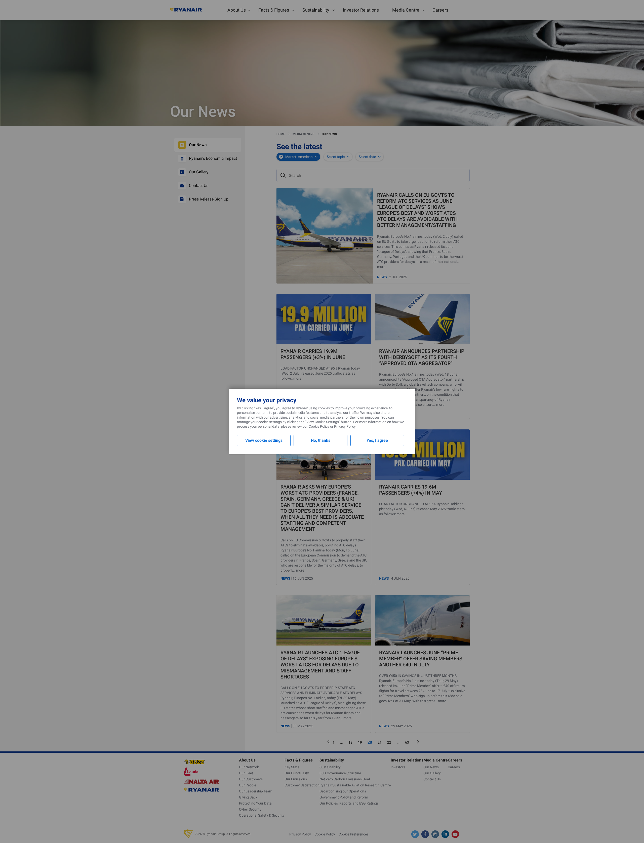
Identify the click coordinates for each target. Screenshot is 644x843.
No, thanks (320, 440)
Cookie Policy (319, 426)
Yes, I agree (377, 440)
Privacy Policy (344, 426)
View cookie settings (264, 440)
